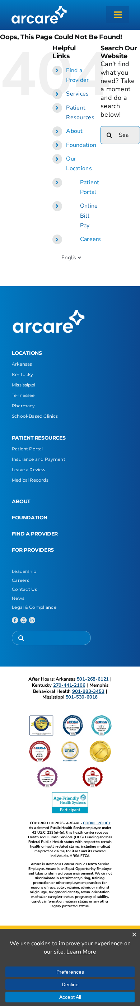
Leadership (24, 571)
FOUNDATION (29, 517)
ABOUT (21, 501)
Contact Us (24, 589)
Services (77, 94)
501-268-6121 (93, 679)
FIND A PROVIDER (35, 533)
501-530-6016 (82, 697)
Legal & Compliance (34, 607)
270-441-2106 (69, 685)
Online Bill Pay (89, 215)
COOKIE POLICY (96, 823)
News (18, 598)
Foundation (81, 145)
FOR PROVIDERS (33, 550)
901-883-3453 (88, 691)
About (74, 131)
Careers (90, 239)
